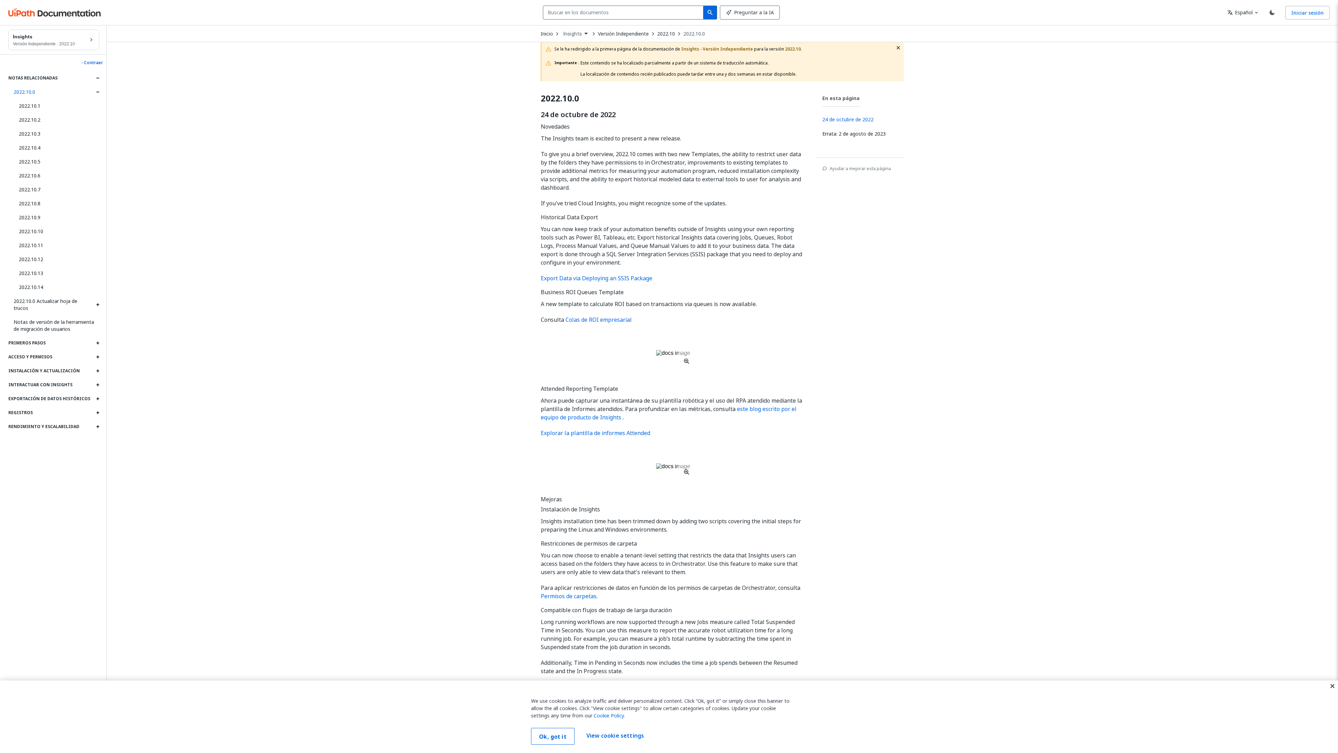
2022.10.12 (31, 259)
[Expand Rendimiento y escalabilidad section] (97, 427)
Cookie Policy (609, 715)
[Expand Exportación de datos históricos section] (97, 399)
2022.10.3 (29, 133)
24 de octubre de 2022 (578, 115)
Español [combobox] (1240, 12)
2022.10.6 (29, 175)
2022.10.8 (29, 203)
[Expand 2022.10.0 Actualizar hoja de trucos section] (97, 305)
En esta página (841, 98)
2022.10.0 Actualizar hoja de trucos (45, 304)
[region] (669, 716)
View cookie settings (615, 735)
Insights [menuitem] (572, 34)
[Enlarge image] (673, 357)
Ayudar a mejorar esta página (860, 168)
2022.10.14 (31, 287)
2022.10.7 (29, 189)
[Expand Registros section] (97, 413)
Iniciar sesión (1307, 12)
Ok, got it (553, 736)
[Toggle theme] (1272, 12)
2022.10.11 (31, 245)
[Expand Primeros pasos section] (97, 343)
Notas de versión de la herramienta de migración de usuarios (54, 325)
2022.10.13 (31, 273)
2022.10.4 (29, 147)
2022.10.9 (29, 217)
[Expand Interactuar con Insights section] (97, 385)
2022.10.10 (31, 231)
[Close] (1332, 686)
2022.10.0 (24, 92)
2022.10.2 (29, 119)
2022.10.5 (29, 161)
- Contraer (92, 63)
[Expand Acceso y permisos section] (97, 357)
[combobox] (624, 12)
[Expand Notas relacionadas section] (97, 78)
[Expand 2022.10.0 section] (97, 92)
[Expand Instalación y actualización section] (97, 371)
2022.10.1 (29, 105)
